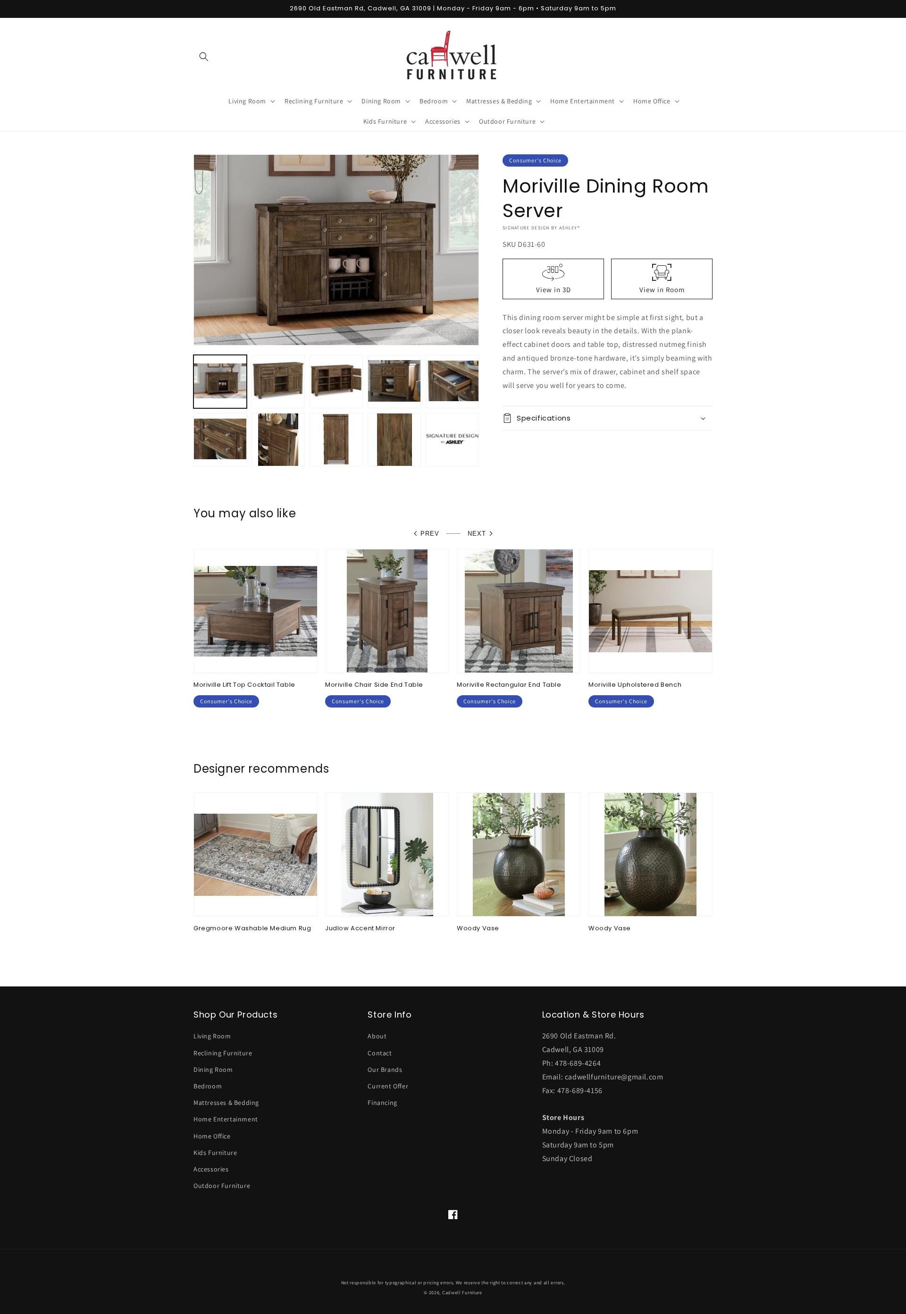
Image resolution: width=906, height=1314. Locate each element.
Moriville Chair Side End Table (374, 685)
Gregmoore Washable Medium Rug (252, 929)
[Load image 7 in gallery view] (278, 439)
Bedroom (207, 1086)
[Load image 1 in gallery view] (220, 381)
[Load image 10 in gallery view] (452, 439)
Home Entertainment (225, 1119)
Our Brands (385, 1069)
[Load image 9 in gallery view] (394, 439)
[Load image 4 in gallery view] (394, 381)
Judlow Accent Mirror (360, 929)
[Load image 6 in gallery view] (220, 439)
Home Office (212, 1136)
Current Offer (388, 1086)
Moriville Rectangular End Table (509, 685)
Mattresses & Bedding (226, 1102)
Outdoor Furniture (221, 1185)
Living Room (212, 1036)
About (377, 1036)
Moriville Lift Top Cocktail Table (244, 685)
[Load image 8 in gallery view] (336, 439)
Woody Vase (478, 929)
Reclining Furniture (222, 1053)
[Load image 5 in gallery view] (452, 381)
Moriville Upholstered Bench (634, 685)
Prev (429, 533)
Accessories (211, 1169)
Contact (380, 1053)
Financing (382, 1102)
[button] (203, 56)
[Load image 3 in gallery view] (336, 381)
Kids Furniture (215, 1152)
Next (477, 533)
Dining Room (213, 1069)
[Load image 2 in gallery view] (278, 381)
